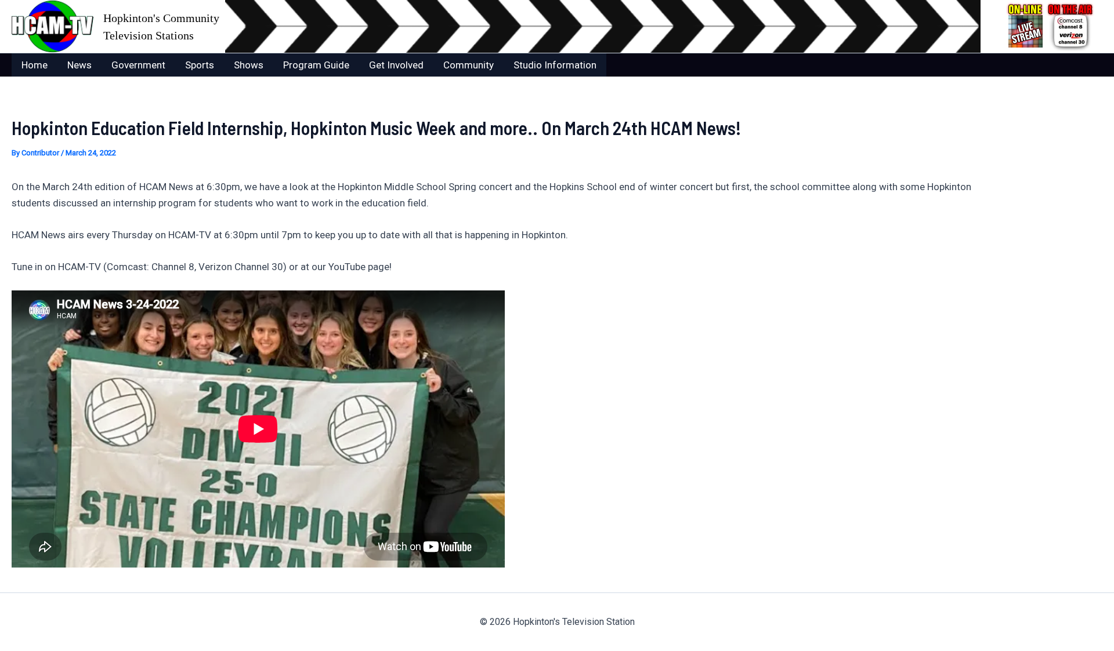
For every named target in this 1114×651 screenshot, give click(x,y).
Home (34, 65)
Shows (248, 65)
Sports (199, 65)
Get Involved (396, 65)
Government (138, 65)
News (79, 65)
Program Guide (316, 65)
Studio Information (554, 65)
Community (468, 65)
